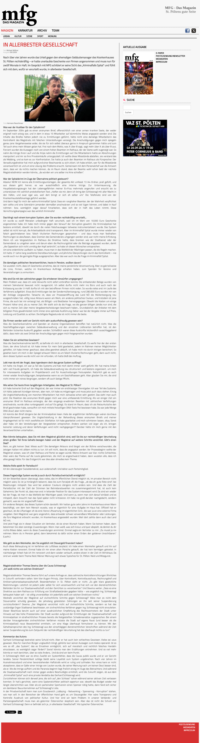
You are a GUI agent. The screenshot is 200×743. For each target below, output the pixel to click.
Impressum (161, 61)
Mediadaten (162, 58)
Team (55, 30)
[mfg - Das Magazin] (19, 14)
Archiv (42, 30)
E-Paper (160, 53)
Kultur (18, 36)
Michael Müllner (12, 50)
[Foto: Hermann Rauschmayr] (59, 98)
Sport (40, 36)
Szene (29, 36)
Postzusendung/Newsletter (170, 55)
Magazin (7, 30)
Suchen (128, 112)
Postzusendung (187, 724)
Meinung (52, 36)
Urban (6, 36)
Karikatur (25, 30)
